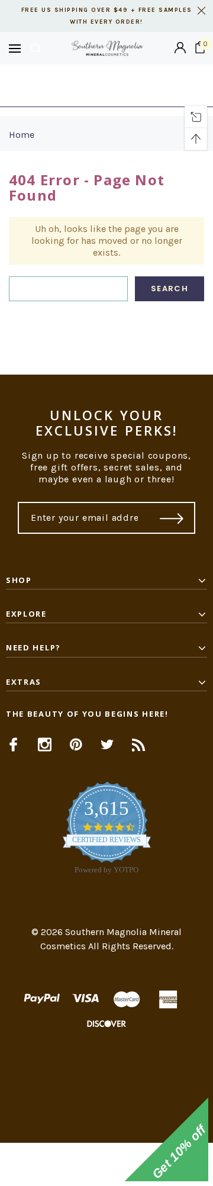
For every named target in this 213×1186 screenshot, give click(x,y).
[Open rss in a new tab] (138, 744)
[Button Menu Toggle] (15, 48)
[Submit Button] (172, 518)
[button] (106, 1164)
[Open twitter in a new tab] (107, 744)
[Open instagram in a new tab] (44, 744)
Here (106, 91)
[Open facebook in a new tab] (13, 744)
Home (21, 134)
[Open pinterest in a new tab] (76, 744)
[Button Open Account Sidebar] (180, 48)
